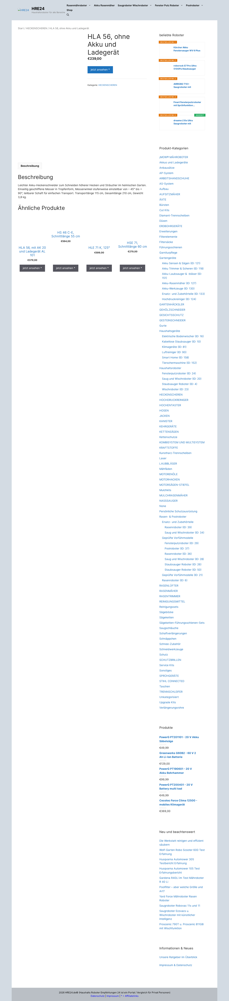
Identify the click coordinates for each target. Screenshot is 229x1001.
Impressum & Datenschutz (175, 965)
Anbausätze (166, 167)
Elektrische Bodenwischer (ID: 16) (183, 336)
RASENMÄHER (168, 590)
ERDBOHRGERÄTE (170, 226)
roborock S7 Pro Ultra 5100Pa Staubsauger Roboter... (185, 67)
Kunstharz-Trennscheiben (175, 453)
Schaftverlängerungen (173, 633)
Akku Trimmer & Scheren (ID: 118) (183, 268)
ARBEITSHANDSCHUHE (174, 178)
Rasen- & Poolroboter (172, 516)
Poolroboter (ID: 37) (177, 548)
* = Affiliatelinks (129, 995)
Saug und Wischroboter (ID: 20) (181, 378)
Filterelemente (168, 236)
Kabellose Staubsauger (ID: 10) (181, 341)
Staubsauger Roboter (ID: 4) (179, 384)
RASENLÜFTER (168, 585)
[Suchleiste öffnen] (68, 14)
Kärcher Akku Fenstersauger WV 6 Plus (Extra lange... (187, 49)
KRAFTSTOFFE (168, 447)
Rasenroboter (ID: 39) (178, 527)
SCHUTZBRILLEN (170, 659)
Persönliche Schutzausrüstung (178, 511)
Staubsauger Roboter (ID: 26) (183, 564)
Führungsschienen (170, 247)
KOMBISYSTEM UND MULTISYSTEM (182, 442)
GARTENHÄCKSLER (171, 304)
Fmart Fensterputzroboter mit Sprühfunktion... (187, 104)
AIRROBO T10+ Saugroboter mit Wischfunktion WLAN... (186, 86)
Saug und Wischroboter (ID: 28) (184, 559)
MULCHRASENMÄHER (173, 495)
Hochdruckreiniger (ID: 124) (179, 299)
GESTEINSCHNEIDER (172, 320)
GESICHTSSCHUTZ (171, 315)
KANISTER (165, 421)
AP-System (166, 173)
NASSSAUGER (168, 500)
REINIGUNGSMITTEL (172, 601)
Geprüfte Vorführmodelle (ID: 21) (182, 575)
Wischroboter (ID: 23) (175, 389)
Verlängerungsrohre (171, 707)
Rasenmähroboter (77, 5)
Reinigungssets (168, 606)
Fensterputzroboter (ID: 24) (179, 373)
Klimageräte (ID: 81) (174, 346)
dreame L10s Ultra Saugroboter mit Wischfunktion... (183, 122)
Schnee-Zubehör (170, 644)
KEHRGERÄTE (168, 426)
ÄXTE (162, 199)
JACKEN (164, 415)
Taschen (164, 686)
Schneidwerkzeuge (171, 649)
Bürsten (164, 204)
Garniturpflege (168, 252)
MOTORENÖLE (168, 474)
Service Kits (166, 665)
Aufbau (164, 189)
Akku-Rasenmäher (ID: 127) (179, 283)
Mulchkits (165, 490)
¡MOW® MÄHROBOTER (173, 157)
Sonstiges (165, 670)
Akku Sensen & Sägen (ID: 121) (181, 263)
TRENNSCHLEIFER (171, 691)
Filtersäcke (166, 242)
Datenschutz (98, 995)
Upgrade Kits (167, 702)
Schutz (163, 654)
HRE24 (38, 8)
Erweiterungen (168, 231)
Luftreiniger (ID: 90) (174, 352)
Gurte (163, 325)
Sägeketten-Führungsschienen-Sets (182, 622)
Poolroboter (192, 5)
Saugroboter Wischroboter (133, 5)
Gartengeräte (167, 257)
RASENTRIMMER (169, 596)
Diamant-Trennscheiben (174, 215)
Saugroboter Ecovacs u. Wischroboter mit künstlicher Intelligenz (177, 914)
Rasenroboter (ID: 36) (178, 553)
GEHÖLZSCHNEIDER (172, 309)
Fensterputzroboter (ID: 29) (182, 543)
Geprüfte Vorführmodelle (177, 537)
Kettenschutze (168, 437)
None (162, 506)
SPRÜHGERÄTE (169, 675)
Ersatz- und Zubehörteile (177, 522)
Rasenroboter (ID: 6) (174, 580)
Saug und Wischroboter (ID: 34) (184, 532)
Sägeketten (166, 617)
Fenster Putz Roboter (167, 5)
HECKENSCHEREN (36, 28)
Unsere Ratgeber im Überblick (178, 957)
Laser (162, 458)
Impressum (113, 995)
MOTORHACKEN (169, 479)
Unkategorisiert (169, 697)
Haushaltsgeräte (169, 331)
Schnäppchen (167, 638)
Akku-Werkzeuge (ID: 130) (178, 288)
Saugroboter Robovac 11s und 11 (179, 905)
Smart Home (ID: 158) (175, 357)
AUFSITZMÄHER (169, 194)
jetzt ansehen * (100, 69)
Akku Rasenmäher (104, 5)
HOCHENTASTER (170, 405)
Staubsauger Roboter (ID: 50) (183, 569)
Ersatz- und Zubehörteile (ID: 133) (183, 293)
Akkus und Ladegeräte (173, 162)
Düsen (163, 220)
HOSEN (164, 410)
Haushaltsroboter (170, 368)
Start (21, 28)
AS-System (166, 183)
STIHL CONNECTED (171, 681)
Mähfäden (165, 468)
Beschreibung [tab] (30, 165)
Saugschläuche (168, 628)
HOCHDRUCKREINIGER (173, 399)
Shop (69, 10)
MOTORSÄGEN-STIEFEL (174, 484)
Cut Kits (164, 210)
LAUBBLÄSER (168, 463)
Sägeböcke (166, 612)
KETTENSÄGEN (169, 431)
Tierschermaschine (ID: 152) (179, 362)
